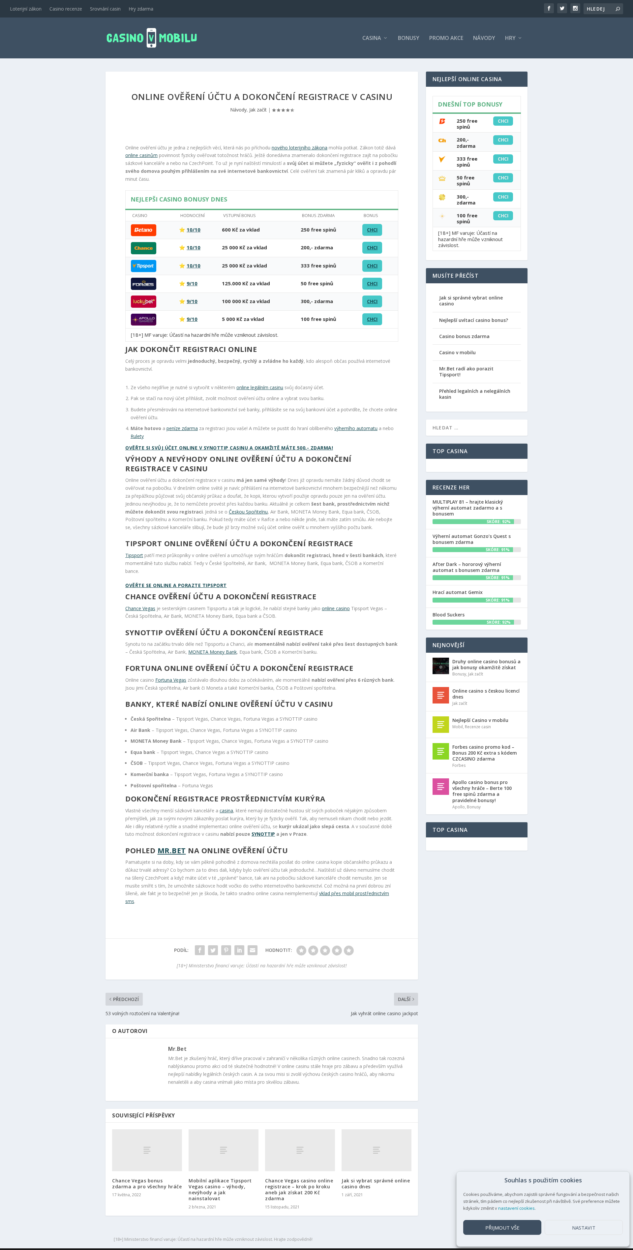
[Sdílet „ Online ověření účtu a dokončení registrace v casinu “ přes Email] (252, 950)
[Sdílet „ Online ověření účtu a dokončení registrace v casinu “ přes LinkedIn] (239, 950)
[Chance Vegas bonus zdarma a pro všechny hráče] (147, 1150)
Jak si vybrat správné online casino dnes (376, 1183)
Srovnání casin (105, 9)
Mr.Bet (172, 850)
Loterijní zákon (26, 9)
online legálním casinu (259, 387)
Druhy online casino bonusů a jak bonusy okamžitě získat (486, 664)
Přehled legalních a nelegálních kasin (474, 394)
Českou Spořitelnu (248, 512)
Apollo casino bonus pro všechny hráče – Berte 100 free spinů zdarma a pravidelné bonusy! (482, 791)
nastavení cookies (516, 1208)
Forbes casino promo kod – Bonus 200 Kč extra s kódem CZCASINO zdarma (484, 753)
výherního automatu (355, 428)
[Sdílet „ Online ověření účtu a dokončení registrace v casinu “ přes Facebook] (199, 950)
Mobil (457, 727)
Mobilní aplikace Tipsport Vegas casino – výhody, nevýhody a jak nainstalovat (220, 1189)
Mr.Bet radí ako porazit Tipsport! (466, 371)
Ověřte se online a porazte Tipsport (176, 585)
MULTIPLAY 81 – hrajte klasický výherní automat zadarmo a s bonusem (468, 508)
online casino (336, 608)
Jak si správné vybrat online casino (471, 301)
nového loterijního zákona (299, 147)
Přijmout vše (502, 1227)
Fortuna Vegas (170, 680)
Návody (484, 38)
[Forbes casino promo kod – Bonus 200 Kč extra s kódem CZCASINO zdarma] (441, 751)
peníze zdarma (182, 428)
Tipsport (134, 555)
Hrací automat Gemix (458, 592)
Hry (510, 38)
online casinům (141, 155)
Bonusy (408, 38)
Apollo (458, 807)
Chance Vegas (140, 608)
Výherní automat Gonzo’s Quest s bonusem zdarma (472, 539)
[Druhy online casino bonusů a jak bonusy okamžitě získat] (441, 666)
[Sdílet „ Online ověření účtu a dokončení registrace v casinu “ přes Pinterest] (226, 950)
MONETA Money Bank (212, 652)
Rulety (137, 436)
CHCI (372, 230)
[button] (619, 1180)
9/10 (192, 283)
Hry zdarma (141, 9)
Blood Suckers (449, 614)
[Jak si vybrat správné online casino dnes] (376, 1150)
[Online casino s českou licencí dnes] (441, 695)
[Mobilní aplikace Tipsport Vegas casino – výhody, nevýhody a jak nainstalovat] (223, 1150)
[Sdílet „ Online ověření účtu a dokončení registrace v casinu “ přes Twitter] (213, 950)
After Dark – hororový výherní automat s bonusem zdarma (467, 567)
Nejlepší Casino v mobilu (480, 720)
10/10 (193, 229)
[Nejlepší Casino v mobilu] (441, 724)
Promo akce (446, 38)
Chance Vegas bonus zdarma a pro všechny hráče (147, 1183)
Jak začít (258, 110)
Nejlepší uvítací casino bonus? (473, 320)
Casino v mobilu (457, 352)
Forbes (459, 765)
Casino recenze (65, 9)
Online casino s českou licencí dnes (486, 694)
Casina (371, 38)
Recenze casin (478, 727)
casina (226, 810)
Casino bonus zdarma (464, 336)
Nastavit (583, 1227)
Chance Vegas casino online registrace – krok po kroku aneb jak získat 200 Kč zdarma (299, 1189)
